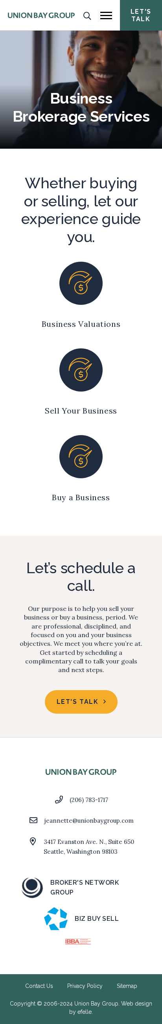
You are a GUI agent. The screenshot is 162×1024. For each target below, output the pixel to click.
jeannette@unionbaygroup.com (89, 820)
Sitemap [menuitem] (127, 986)
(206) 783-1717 (89, 800)
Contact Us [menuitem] (39, 986)
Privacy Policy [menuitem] (85, 986)
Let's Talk (141, 15)
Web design (136, 1003)
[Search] (87, 15)
